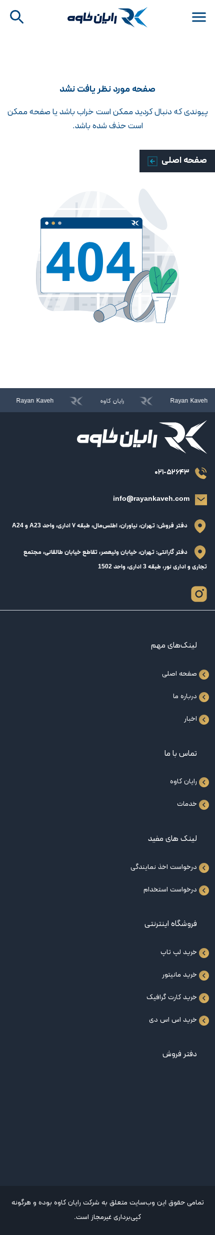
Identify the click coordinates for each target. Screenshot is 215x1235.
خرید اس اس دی (173, 1020)
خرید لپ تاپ (178, 952)
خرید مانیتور (179, 975)
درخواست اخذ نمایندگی (163, 867)
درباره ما (185, 696)
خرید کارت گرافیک (171, 997)
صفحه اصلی (184, 160)
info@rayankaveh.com (151, 499)
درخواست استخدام (170, 889)
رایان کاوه (183, 781)
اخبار (190, 719)
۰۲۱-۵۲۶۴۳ (172, 472)
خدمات (187, 804)
